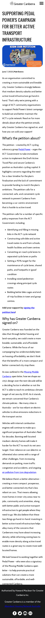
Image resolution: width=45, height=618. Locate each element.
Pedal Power (24, 149)
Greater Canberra (24, 4)
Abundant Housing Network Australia (22, 606)
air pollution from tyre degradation (19, 472)
